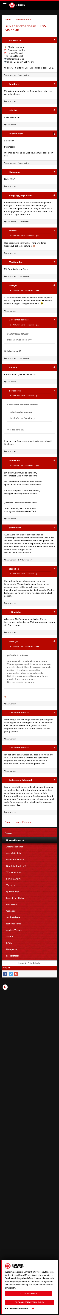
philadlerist (15, 527)
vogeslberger (16, 133)
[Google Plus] (16, 974)
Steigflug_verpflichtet (20, 195)
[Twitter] (11, 974)
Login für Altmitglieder (29, 963)
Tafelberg (14, 84)
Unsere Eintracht (23, 19)
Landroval (14, 460)
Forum (21, 5)
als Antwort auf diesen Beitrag (23, 235)
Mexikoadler (15, 262)
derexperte (15, 39)
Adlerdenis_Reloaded (20, 780)
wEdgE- (13, 285)
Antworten (11, 75)
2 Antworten (24, 560)
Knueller (13, 367)
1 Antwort (22, 75)
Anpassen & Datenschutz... (18, 1308)
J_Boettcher (15, 612)
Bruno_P (13, 641)
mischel (13, 110)
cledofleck (14, 568)
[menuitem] (29, 840)
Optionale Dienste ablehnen (29, 1302)
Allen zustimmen (28, 1294)
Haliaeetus (14, 172)
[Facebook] (5, 974)
